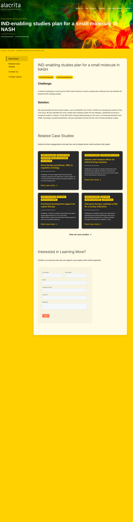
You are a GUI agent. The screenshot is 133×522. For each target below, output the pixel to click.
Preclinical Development (22, 36)
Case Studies (11, 50)
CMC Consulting (46, 160)
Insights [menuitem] (101, 8)
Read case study (48, 185)
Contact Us (13, 72)
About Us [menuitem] (79, 8)
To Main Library (15, 77)
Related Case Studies (14, 65)
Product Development (7, 36)
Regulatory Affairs (63, 155)
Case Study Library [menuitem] (114, 8)
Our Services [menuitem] (90, 8)
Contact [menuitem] (127, 8)
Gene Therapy (46, 158)
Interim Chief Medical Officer (109, 155)
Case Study (13, 59)
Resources (3, 50)
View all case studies (79, 234)
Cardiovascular (107, 199)
